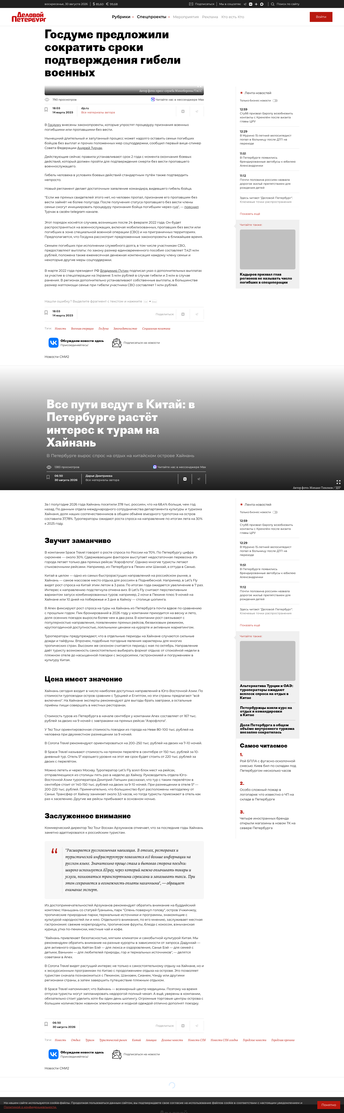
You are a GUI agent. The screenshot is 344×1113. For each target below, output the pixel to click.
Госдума (103, 328)
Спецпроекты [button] (152, 16)
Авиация (151, 1040)
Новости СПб (197, 1040)
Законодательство (125, 328)
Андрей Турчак (89, 148)
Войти (321, 17)
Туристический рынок (113, 1040)
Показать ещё (250, 214)
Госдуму (54, 125)
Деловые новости (172, 1040)
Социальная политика (156, 328)
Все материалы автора (98, 112)
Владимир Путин (114, 271)
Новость (60, 328)
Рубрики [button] (122, 16)
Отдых (75, 1040)
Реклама (210, 17)
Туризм (89, 1040)
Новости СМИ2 (57, 357)
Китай (136, 1040)
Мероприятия (186, 17)
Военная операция (82, 328)
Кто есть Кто (232, 17)
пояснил (191, 207)
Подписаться (204, 4)
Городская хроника (282, 1040)
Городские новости (254, 1040)
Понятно (329, 1105)
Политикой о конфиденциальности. (30, 1107)
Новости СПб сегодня (224, 1040)
